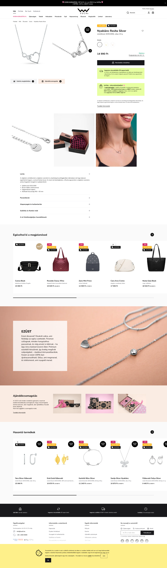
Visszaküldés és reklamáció (57, 540)
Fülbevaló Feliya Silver (151, 478)
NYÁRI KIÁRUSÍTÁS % (19, 16)
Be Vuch (28, 11)
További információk (103, 106)
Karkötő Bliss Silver (87, 478)
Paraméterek (25, 198)
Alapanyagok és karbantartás (31, 204)
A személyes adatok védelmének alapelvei (133, 536)
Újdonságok (32, 16)
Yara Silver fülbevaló (23, 478)
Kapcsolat (52, 528)
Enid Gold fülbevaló (55, 478)
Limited (100, 16)
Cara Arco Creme (118, 281)
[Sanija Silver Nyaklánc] (124, 458)
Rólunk (87, 528)
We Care (87, 540)
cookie (90, 556)
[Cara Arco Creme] (124, 261)
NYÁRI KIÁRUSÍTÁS (70, 2)
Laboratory (108, 16)
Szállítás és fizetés (55, 537)
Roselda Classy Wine (55, 281)
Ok (48, 560)
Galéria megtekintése (25, 81)
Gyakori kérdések (54, 531)
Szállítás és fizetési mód (29, 211)
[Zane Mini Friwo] (92, 261)
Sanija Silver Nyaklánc (120, 478)
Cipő (65, 16)
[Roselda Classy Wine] (61, 261)
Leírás (22, 174)
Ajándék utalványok (91, 534)
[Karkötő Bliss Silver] (92, 458)
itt (144, 536)
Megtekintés (150, 9)
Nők (14, 11)
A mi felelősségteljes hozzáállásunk (33, 217)
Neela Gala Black (149, 281)
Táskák (41, 16)
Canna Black (20, 281)
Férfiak (20, 11)
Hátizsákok (48, 16)
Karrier (87, 531)
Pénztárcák (58, 16)
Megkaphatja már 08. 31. (136, 55)
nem (104, 556)
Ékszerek (83, 16)
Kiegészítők (91, 16)
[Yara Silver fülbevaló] (29, 458)
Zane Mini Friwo (85, 281)
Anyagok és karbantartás (56, 534)
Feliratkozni (147, 533)
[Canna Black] (29, 261)
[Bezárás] (165, 3)
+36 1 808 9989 (22, 535)
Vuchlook (88, 543)
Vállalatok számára (91, 537)
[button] (90, 50)
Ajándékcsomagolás (51, 81)
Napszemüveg (73, 16)
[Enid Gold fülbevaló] (61, 458)
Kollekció (36, 11)
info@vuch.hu (21, 531)
